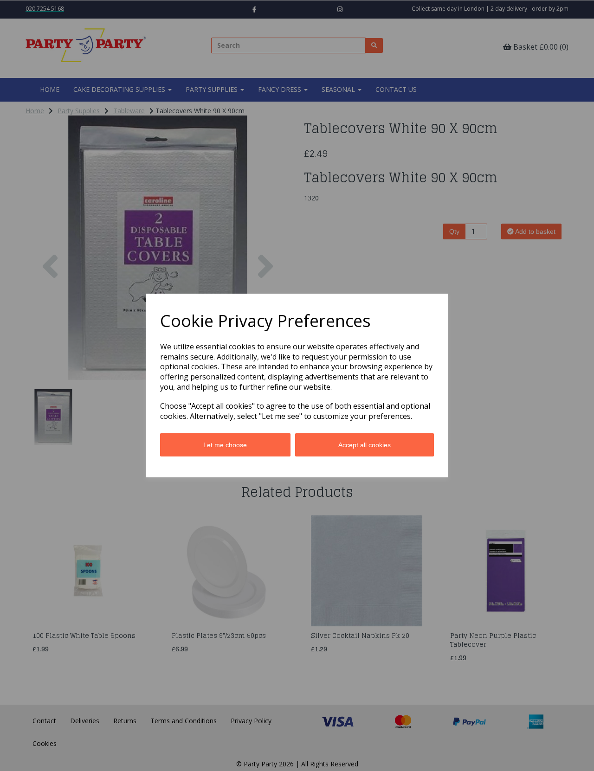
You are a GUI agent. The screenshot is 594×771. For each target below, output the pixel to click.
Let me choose (225, 445)
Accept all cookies (364, 445)
